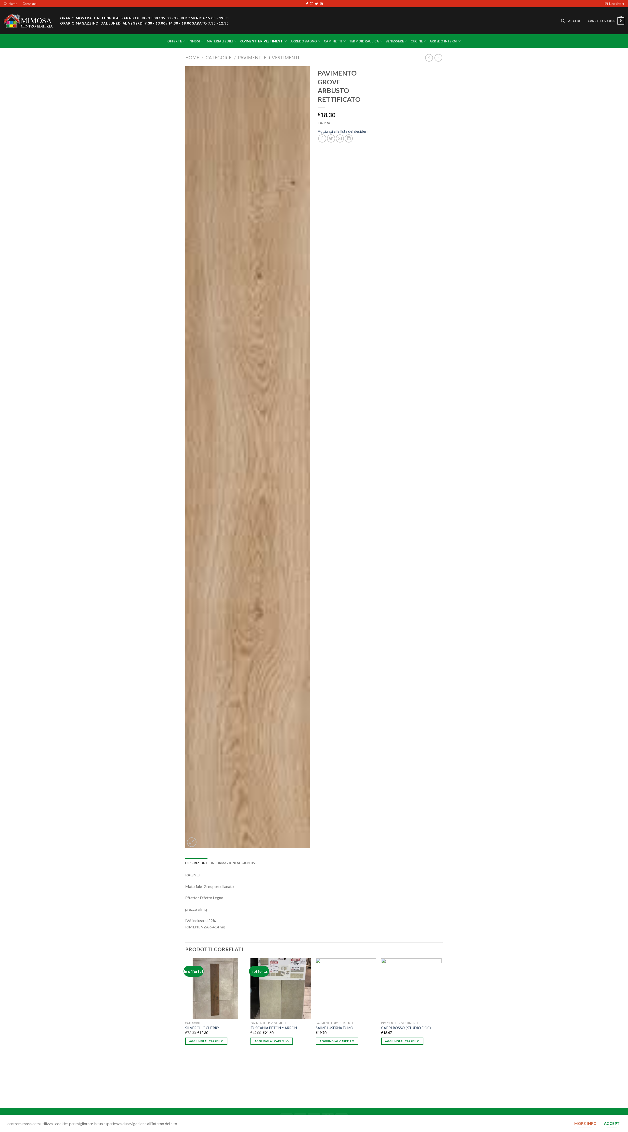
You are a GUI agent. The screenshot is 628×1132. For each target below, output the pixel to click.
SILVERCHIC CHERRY (202, 1028)
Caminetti (333, 41)
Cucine (417, 41)
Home (192, 57)
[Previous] (185, 1032)
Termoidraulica (364, 41)
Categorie (219, 57)
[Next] (441, 1032)
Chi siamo (10, 4)
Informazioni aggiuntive (234, 863)
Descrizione (196, 863)
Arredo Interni (444, 41)
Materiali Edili (220, 41)
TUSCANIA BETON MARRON (273, 1028)
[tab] (196, 863)
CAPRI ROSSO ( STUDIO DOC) (406, 1028)
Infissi (194, 41)
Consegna (30, 4)
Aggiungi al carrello (206, 1041)
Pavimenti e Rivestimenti (262, 41)
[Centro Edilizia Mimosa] (28, 21)
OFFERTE (174, 41)
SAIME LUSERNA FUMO (334, 1028)
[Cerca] (563, 21)
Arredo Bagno (303, 41)
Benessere (395, 41)
